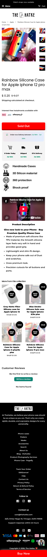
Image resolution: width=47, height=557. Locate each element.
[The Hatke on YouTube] (29, 501)
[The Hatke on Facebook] (17, 501)
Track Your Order (23, 469)
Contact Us (23, 479)
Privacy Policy (23, 483)
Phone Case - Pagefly (23, 460)
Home (4, 22)
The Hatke (30, 548)
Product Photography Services (23, 457)
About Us (24, 450)
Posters (23, 437)
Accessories (23, 444)
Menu (7, 6)
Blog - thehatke (23, 454)
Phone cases (23, 434)
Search (23, 447)
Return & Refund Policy (23, 486)
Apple (12, 22)
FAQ (23, 476)
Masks (23, 440)
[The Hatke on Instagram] (23, 501)
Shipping (6, 100)
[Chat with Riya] (41, 542)
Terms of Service (23, 489)
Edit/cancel (23, 472)
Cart (43, 6)
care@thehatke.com (24, 515)
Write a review (23, 379)
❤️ (36, 548)
